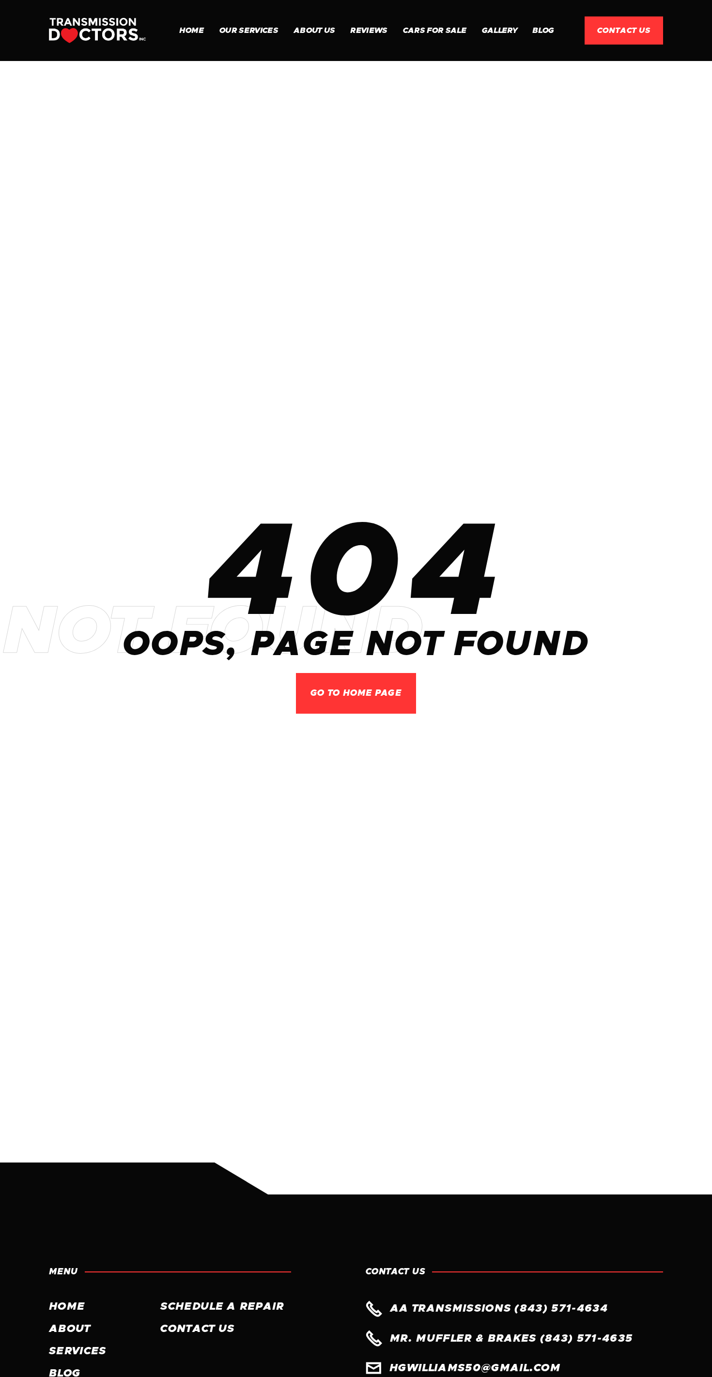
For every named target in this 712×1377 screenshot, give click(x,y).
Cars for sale (434, 30)
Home (191, 30)
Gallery (499, 30)
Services (78, 1351)
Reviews (368, 30)
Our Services (248, 30)
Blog (543, 30)
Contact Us (623, 30)
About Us (314, 30)
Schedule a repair (222, 1306)
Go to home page (355, 693)
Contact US (197, 1329)
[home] (97, 30)
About (70, 1329)
